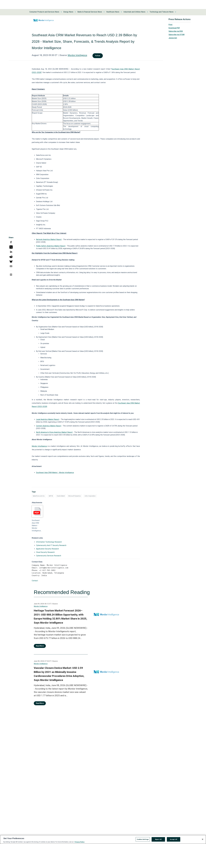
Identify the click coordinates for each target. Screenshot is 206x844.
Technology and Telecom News (161, 12)
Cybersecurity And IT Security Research (51, 545)
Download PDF (174, 28)
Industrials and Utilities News (134, 12)
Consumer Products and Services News (44, 12)
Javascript (173, 38)
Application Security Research (47, 549)
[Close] (202, 839)
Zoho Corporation (90, 496)
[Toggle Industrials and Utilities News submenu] (147, 12)
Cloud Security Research (45, 552)
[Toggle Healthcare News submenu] (121, 12)
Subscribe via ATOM (176, 35)
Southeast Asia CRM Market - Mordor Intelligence (55, 473)
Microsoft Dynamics (74, 496)
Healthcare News (112, 12)
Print (170, 25)
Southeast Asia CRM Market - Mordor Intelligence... (37, 525)
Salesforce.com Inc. (39, 496)
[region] (103, 839)
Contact (35, 581)
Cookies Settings (143, 839)
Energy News (68, 12)
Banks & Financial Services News (89, 12)
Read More (40, 646)
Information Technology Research (49, 542)
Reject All (158, 839)
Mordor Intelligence (77, 55)
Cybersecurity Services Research (48, 556)
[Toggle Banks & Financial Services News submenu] (104, 12)
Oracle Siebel (61, 496)
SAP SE (51, 496)
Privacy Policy (79, 842)
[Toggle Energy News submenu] (75, 12)
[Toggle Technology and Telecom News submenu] (175, 12)
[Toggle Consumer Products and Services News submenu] (61, 12)
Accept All (173, 839)
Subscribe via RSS (176, 31)
